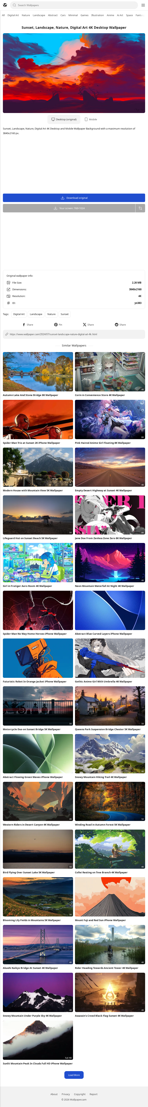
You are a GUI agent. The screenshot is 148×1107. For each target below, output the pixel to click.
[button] (28, 325)
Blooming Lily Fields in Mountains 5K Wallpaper (32, 920)
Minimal (73, 15)
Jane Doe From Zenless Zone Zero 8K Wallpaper (103, 538)
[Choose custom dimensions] (140, 208)
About (54, 1094)
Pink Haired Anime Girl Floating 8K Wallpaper (103, 443)
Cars (63, 15)
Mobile (93, 119)
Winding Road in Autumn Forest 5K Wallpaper (102, 824)
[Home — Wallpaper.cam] (5, 5)
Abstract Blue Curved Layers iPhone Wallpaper (103, 633)
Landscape (39, 15)
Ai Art (120, 15)
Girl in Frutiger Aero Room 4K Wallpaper (27, 586)
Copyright (80, 1094)
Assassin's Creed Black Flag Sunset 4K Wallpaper (104, 1015)
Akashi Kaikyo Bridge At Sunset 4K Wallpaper (30, 968)
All (3, 15)
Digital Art (13, 15)
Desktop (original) (66, 119)
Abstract (53, 15)
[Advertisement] (74, 165)
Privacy (66, 1094)
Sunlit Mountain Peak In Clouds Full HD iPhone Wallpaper (38, 1063)
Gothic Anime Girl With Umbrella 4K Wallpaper (103, 681)
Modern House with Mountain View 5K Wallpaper (33, 490)
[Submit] (14, 5)
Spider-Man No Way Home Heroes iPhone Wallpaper (35, 633)
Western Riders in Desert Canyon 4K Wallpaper (31, 824)
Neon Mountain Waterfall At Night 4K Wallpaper (104, 586)
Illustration (97, 15)
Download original (76, 198)
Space (129, 15)
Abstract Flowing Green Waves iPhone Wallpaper (33, 777)
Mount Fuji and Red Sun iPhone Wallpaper (100, 920)
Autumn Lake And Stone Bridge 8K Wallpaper (30, 395)
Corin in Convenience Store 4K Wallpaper (100, 395)
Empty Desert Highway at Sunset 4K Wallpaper (103, 490)
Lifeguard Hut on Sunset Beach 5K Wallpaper (30, 538)
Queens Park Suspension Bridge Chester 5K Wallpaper (108, 729)
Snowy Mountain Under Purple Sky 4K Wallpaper (32, 1015)
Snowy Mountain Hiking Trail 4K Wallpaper (101, 777)
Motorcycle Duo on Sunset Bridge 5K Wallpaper (32, 729)
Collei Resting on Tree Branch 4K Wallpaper (101, 872)
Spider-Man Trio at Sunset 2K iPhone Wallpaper (31, 443)
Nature (26, 15)
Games (84, 15)
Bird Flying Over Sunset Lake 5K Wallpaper (29, 872)
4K (139, 296)
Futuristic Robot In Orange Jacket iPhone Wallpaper (34, 681)
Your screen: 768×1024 (72, 208)
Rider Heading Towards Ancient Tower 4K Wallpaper (106, 968)
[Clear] (133, 5)
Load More (74, 1074)
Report (94, 1094)
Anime (110, 15)
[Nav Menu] (143, 5)
